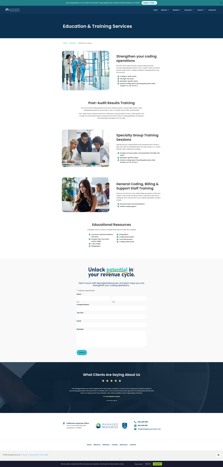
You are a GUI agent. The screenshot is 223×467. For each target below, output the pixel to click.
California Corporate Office (77, 423)
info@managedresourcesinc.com (149, 429)
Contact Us (212, 10)
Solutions (176, 10)
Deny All (147, 464)
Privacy (24, 455)
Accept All (157, 464)
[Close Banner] (221, 3)
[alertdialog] (111, 3)
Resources (188, 10)
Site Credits (44, 455)
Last (113, 302)
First (78, 302)
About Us (164, 10)
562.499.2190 (143, 422)
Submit (82, 353)
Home (156, 10)
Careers (200, 10)
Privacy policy (139, 464)
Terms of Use (34, 455)
